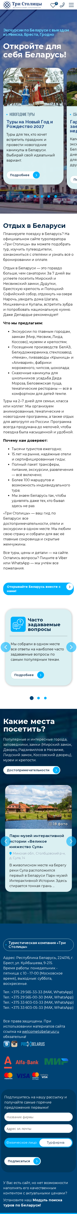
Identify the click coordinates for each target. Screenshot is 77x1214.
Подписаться (19, 1161)
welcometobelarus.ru (40, 1032)
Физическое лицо (21, 1142)
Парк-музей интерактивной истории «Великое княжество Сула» (36, 841)
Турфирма (55, 1142)
